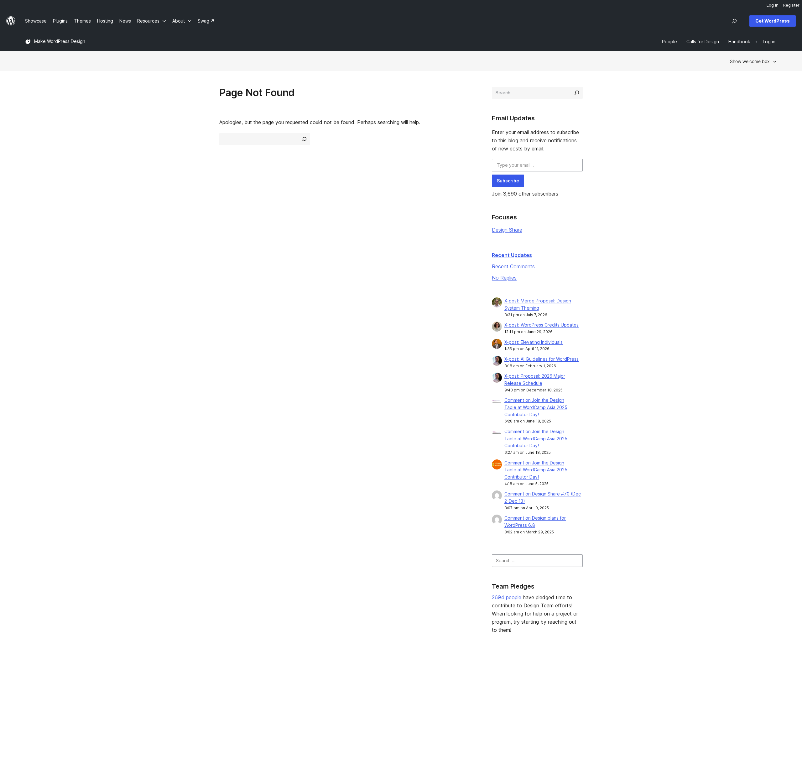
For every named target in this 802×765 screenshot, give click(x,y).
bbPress (643, 695)
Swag (488, 705)
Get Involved (493, 675)
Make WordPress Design (59, 41)
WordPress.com (650, 675)
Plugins (184, 695)
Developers (340, 695)
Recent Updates (512, 255)
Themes (185, 685)
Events (487, 685)
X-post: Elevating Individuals (533, 342)
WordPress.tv (345, 705)
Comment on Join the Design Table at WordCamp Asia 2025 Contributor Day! (535, 407)
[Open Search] (734, 21)
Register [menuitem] (791, 5)
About (31, 675)
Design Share (507, 230)
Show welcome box (750, 61)
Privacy (32, 705)
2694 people (506, 597)
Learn (334, 675)
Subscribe (508, 180)
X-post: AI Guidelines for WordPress (541, 359)
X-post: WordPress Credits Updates (541, 324)
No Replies (504, 278)
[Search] (577, 93)
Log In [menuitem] (773, 5)
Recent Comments (513, 266)
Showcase (187, 675)
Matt (639, 685)
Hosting (33, 695)
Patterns (185, 705)
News (31, 685)
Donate (490, 695)
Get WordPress (772, 21)
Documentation (344, 685)
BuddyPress (647, 705)
